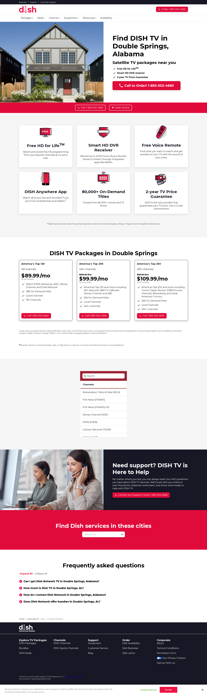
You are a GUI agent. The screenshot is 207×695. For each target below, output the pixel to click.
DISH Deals (25, 653)
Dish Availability (131, 643)
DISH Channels (62, 643)
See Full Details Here (74, 677)
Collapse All (40, 573)
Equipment (94, 643)
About (160, 643)
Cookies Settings (148, 690)
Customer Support (48, 2)
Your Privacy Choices (173, 658)
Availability (33, 619)
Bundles (23, 648)
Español (33, 2)
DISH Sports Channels (66, 648)
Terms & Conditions (168, 648)
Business (22, 2)
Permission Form (166, 653)
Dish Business (130, 648)
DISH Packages (27, 643)
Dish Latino (128, 653)
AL (43, 619)
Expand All (26, 573)
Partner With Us (166, 663)
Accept (168, 690)
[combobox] (100, 534)
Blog (90, 653)
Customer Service (98, 648)
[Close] (202, 690)
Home (22, 619)
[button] (122, 534)
